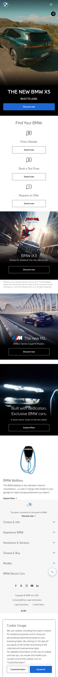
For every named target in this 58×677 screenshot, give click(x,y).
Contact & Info (11, 522)
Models (7, 563)
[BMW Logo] (5, 4)
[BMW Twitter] (21, 586)
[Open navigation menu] (51, 4)
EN (24, 611)
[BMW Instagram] (26, 586)
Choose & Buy (11, 553)
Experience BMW (13, 532)
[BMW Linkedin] (37, 586)
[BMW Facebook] (16, 586)
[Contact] (52, 572)
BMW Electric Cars (14, 573)
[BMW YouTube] (32, 586)
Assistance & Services (16, 542)
